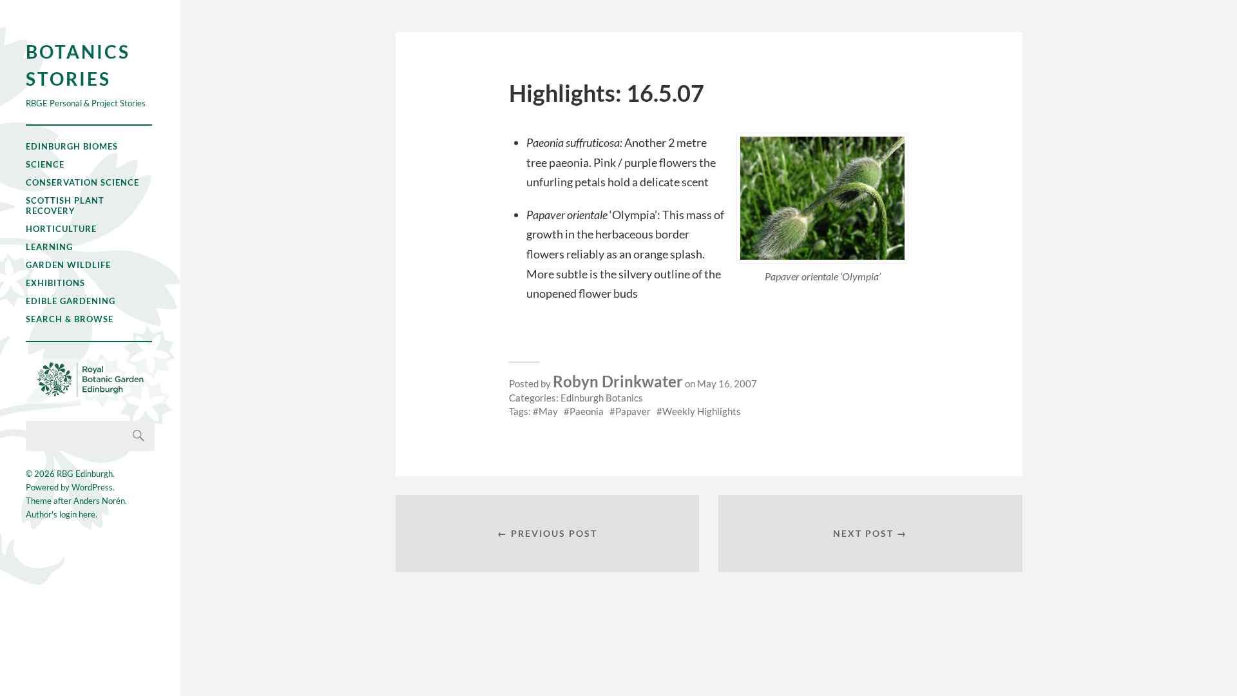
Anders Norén (99, 501)
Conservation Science (82, 182)
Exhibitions (55, 283)
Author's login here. (61, 514)
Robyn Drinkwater (618, 381)
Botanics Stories (78, 65)
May (548, 411)
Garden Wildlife (68, 265)
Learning (49, 247)
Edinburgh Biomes (72, 146)
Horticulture (61, 229)
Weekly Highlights (701, 411)
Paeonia (587, 411)
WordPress (92, 487)
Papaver (633, 411)
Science (45, 164)
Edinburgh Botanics (602, 397)
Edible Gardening (70, 301)
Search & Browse (69, 319)
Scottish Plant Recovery (65, 205)
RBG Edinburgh (85, 474)
